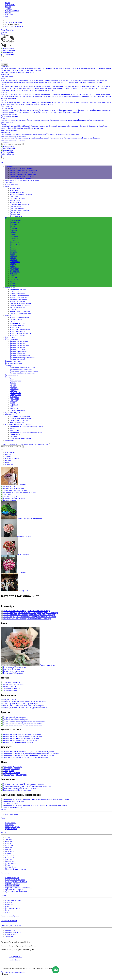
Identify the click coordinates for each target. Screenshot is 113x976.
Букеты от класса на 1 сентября (13, 68)
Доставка (8, 9)
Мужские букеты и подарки (15, 869)
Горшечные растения (9, 921)
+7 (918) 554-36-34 (8, 50)
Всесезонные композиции (61, 94)
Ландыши (22, 88)
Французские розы (28, 80)
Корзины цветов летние (68, 110)
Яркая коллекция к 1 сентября (30, 70)
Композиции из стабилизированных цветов (17, 138)
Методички (5, 142)
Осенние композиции (26, 94)
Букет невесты (6, 106)
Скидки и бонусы (12, 11)
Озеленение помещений (55, 134)
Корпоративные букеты (10, 916)
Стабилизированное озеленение (34, 134)
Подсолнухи (93, 88)
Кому (3, 126)
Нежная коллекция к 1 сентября (22, 176)
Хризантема (9, 855)
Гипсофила (9, 861)
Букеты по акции (11, 814)
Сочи (3, 34)
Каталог (4, 64)
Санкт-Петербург (7, 30)
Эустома (50, 90)
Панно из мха (87, 138)
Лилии (29, 88)
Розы (3, 78)
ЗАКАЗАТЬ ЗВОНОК (13, 22)
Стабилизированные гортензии (13, 140)
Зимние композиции (43, 94)
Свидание (52, 126)
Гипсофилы (68, 86)
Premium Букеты (27, 102)
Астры (33, 86)
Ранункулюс (10, 851)
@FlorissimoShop (7, 54)
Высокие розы (84, 82)
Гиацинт (60, 86)
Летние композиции (69, 96)
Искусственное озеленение (11, 134)
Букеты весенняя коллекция (25, 104)
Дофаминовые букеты (50, 102)
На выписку (43, 126)
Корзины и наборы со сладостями (91, 120)
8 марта (12, 403)
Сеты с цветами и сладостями (38, 120)
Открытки (9, 904)
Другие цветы (105, 86)
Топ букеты (5, 74)
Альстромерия (6, 86)
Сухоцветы (18, 90)
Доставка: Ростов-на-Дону (15, 20)
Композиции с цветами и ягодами (14, 120)
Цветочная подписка (9, 130)
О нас (7, 3)
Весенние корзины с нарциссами (50, 112)
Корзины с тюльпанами (102, 110)
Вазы (7, 910)
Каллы (9, 88)
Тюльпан (8, 839)
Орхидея (68, 88)
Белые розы (16, 80)
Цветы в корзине (7, 108)
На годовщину (74, 126)
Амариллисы (17, 86)
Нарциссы (50, 88)
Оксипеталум (59, 88)
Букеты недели (79, 102)
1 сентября (5, 66)
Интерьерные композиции (51, 96)
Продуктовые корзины (9, 116)
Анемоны (26, 86)
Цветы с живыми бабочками (20, 313)
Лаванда (15, 88)
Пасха (16, 128)
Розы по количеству (39, 82)
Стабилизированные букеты (11, 925)
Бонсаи (37, 138)
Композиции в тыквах (9, 94)
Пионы (75, 88)
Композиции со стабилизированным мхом (66, 138)
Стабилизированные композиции (13, 136)
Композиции (5, 92)
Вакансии (9, 15)
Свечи (7, 912)
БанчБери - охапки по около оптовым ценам (17, 72)
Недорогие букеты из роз (10, 82)
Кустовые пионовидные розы (47, 80)
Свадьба (27, 126)
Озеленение (5, 132)
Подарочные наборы (13, 900)
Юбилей (20, 126)
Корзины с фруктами (9, 114)
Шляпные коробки (12, 878)
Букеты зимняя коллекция (19, 331)
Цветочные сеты (7, 122)
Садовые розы (73, 82)
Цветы (3, 84)
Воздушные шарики (12, 908)
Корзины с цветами (12, 884)
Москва (4, 32)
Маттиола (36, 88)
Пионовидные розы (77, 80)
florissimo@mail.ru (7, 154)
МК (6, 17)
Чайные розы (90, 80)
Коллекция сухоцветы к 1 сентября (92, 68)
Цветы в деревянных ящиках (30, 96)
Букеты (3, 100)
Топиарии (96, 138)
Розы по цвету (64, 80)
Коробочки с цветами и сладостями (18, 888)
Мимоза (43, 88)
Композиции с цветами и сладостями (64, 120)
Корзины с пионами (85, 110)
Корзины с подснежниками (27, 112)
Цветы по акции (7, 76)
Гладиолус (77, 86)
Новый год (103, 126)
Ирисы (4, 88)
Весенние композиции (101, 94)
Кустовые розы (101, 80)
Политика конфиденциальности (13, 972)
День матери (94, 126)
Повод (3, 124)
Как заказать (10, 5)
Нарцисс (8, 853)
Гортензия (9, 845)
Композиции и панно (13, 932)
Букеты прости (62, 126)
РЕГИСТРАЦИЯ (17, 26)
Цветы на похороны (35, 128)
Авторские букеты (66, 102)
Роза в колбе (45, 138)
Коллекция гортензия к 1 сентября (66, 68)
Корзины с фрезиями (9, 112)
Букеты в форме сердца (10, 96)
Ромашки (4, 90)
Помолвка (35, 126)
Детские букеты (11, 867)
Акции (3, 809)
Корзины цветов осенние (29, 110)
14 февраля (10, 128)
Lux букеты (37, 102)
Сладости (4, 118)
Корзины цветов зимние (10, 110)
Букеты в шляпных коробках (82, 94)
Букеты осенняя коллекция (95, 102)
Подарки (80, 96)
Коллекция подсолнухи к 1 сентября (39, 68)
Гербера (54, 86)
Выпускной (84, 126)
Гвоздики (39, 86)
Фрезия (35, 90)
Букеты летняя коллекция (11, 102)
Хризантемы (42, 90)
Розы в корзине (26, 82)
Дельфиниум (95, 86)
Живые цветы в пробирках (94, 96)
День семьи (23, 128)
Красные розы (6, 80)
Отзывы (8, 13)
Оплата (8, 7)
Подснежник (83, 88)
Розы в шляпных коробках (57, 82)
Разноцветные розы (12, 827)
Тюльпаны (27, 90)
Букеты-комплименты (44, 104)
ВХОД (7, 26)
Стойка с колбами (12, 886)
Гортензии (85, 86)
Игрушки (8, 902)
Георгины (47, 86)
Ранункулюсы (103, 88)
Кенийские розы (96, 82)
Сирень (11, 90)
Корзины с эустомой (71, 112)
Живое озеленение (72, 134)
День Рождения (11, 126)
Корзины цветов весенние (49, 110)
